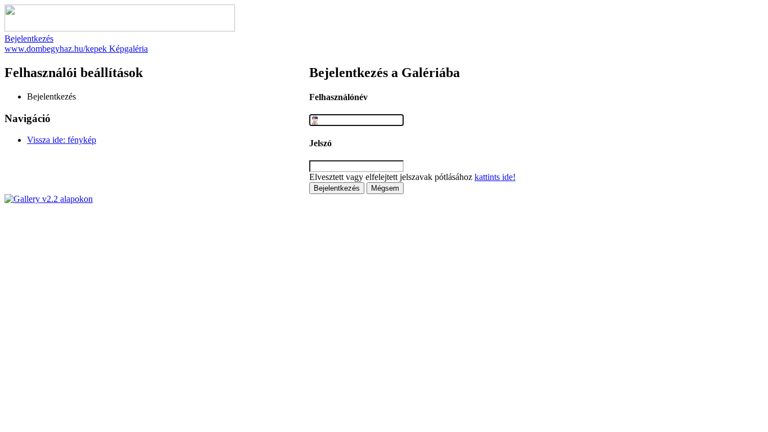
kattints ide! (495, 177)
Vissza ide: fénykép (61, 140)
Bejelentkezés (28, 38)
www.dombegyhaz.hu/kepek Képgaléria (76, 48)
